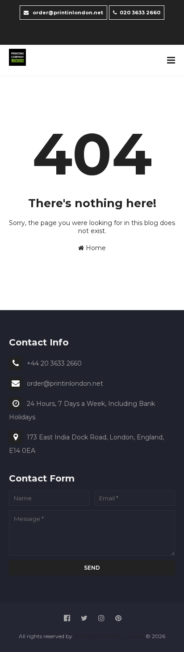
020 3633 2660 (140, 12)
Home (95, 248)
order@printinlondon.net (67, 12)
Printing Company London (109, 636)
